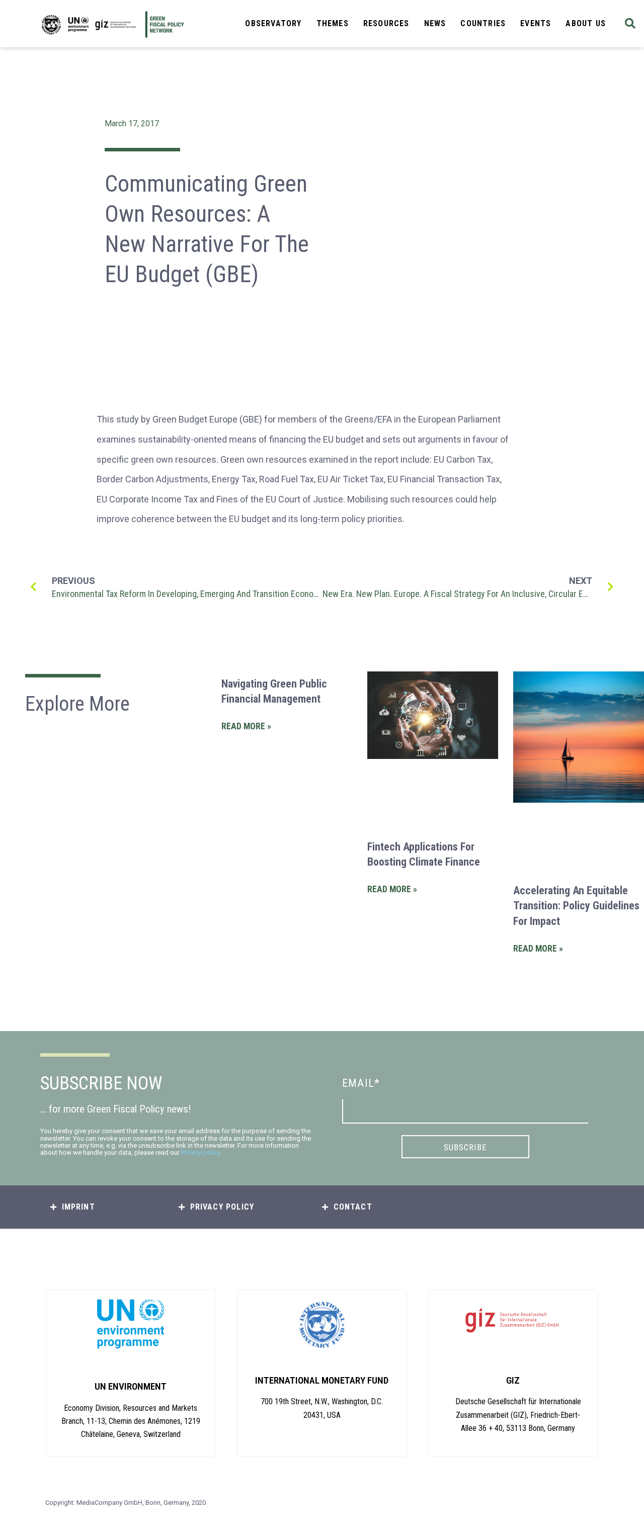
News (435, 23)
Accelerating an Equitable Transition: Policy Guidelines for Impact (576, 906)
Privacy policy (200, 1152)
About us (586, 23)
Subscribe (465, 1147)
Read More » (246, 726)
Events (535, 23)
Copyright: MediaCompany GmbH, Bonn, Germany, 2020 (125, 1502)
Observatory (273, 23)
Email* (361, 1083)
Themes (332, 23)
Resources (386, 23)
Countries (483, 23)
